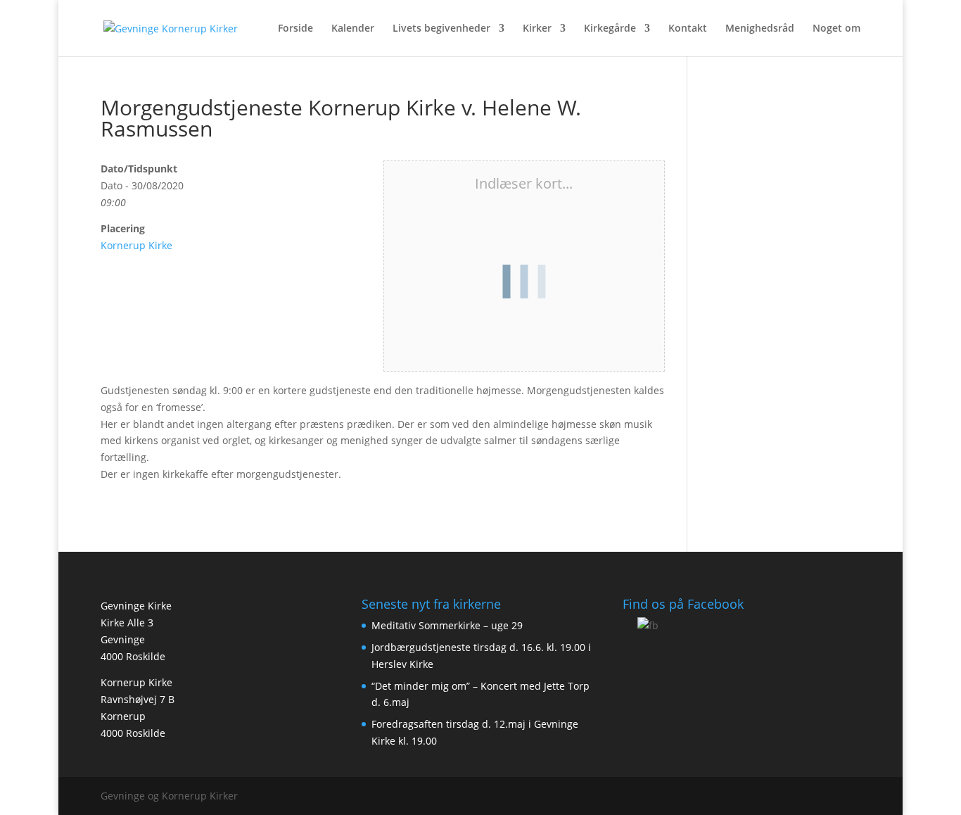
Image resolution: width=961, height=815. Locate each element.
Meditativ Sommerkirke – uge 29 (447, 625)
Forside (295, 28)
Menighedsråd (759, 28)
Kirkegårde (610, 28)
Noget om (836, 28)
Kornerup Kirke (136, 245)
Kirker (537, 28)
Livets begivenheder (441, 28)
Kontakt (687, 28)
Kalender (352, 28)
